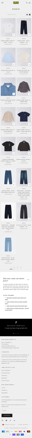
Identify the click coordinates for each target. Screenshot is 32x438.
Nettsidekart (4, 393)
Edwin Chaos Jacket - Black (24, 160)
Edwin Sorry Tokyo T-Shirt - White (8, 41)
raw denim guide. (24, 289)
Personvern (4, 375)
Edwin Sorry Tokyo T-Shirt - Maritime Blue (24, 130)
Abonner (7, 415)
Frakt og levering (6, 373)
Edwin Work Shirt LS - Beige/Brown (8, 130)
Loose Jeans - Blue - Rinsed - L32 (23, 41)
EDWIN (8, 38)
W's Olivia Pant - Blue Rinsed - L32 (23, 226)
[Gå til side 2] (21, 267)
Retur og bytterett (6, 370)
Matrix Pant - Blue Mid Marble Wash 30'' (8, 191)
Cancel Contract (5, 380)
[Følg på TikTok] (10, 420)
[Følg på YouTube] (6, 420)
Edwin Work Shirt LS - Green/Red (24, 101)
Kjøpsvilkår (4, 378)
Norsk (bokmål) (23, 424)
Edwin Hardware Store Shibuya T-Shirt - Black (8, 161)
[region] (16, 326)
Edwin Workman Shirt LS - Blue (8, 101)
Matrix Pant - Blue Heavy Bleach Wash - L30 (8, 259)
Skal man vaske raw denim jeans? (16, 279)
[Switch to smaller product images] (29, 14)
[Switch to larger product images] (27, 14)
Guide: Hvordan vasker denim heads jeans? (17, 306)
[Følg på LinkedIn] (14, 420)
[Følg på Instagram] (2, 420)
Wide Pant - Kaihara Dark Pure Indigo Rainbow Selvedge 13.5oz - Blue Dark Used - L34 (24, 194)
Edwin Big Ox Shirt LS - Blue (8, 71)
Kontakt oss (4, 390)
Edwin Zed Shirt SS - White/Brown (23, 71)
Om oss (3, 387)
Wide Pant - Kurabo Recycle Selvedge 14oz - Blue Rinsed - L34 (8, 227)
